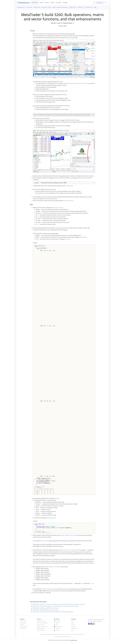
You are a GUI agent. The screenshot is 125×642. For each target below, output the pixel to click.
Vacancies (73, 626)
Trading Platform (21, 7)
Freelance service (41, 630)
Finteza (41, 2)
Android (58, 628)
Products (47, 2)
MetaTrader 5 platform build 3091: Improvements (45, 608)
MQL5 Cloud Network (42, 623)
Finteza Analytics (24, 626)
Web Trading (29, 7)
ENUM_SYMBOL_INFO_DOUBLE (52, 567)
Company (65, 2)
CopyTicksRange (54, 589)
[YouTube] (93, 624)
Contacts (73, 624)
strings (57, 498)
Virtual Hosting (40, 624)
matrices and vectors (58, 207)
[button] (98, 3)
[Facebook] (89, 624)
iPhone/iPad (59, 626)
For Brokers (80, 7)
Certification (23, 628)
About (72, 621)
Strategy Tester (72, 7)
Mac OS (57, 623)
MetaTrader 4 (23, 623)
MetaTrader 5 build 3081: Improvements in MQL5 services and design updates (53, 611)
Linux (57, 624)
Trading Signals (40, 628)
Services (53, 2)
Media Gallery (74, 628)
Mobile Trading (37, 7)
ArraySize (68, 239)
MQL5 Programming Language (60, 7)
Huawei (57, 630)
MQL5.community (41, 621)
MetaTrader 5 (34, 2)
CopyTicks (45, 589)
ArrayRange (84, 237)
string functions (52, 518)
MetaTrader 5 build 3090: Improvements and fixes (45, 610)
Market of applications (42, 626)
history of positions (68, 200)
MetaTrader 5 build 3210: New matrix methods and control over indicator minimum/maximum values (59, 604)
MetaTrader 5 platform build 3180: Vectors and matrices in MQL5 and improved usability (55, 606)
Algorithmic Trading (46, 7)
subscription (45, 541)
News (95, 7)
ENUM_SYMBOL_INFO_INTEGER (69, 535)
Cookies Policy (73, 640)
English (105, 2)
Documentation (69, 186)
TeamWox (22, 624)
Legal (72, 630)
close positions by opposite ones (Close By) (78, 83)
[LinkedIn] (91, 624)
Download (58, 2)
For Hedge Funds (88, 7)
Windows (58, 621)
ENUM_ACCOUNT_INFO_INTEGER (70, 550)
